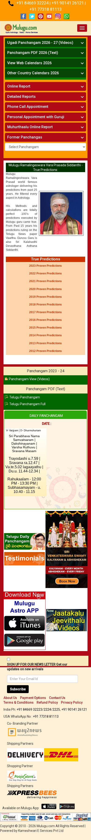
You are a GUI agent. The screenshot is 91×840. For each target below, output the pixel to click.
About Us (10, 698)
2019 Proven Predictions (45, 296)
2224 (47, 709)
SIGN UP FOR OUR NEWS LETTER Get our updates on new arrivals (37, 667)
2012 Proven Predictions (45, 351)
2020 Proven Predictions (45, 289)
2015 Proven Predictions (45, 327)
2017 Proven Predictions (45, 312)
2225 (56, 709)
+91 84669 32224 (32, 2)
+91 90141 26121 (68, 2)
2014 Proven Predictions (45, 335)
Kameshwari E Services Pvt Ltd (40, 831)
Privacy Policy (72, 702)
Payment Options (33, 698)
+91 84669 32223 (29, 709)
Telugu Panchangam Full (27, 404)
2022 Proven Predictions (45, 273)
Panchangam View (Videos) (29, 379)
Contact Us (57, 698)
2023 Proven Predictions (45, 265)
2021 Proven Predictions (45, 281)
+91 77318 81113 (45, 9)
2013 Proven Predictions (45, 343)
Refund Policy (47, 702)
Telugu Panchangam (24, 397)
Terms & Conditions (19, 702)
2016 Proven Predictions (45, 320)
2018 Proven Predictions (45, 304)
